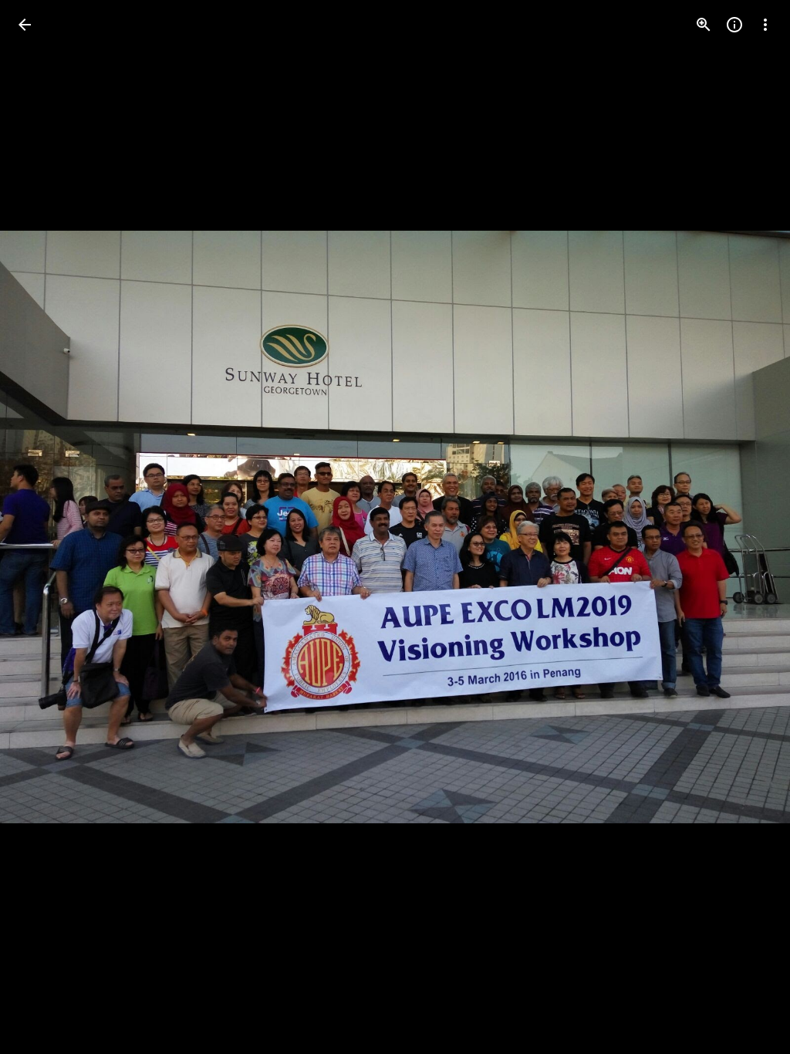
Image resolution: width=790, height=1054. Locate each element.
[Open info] (734, 24)
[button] (43, 527)
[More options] (765, 24)
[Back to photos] (24, 24)
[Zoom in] (703, 24)
